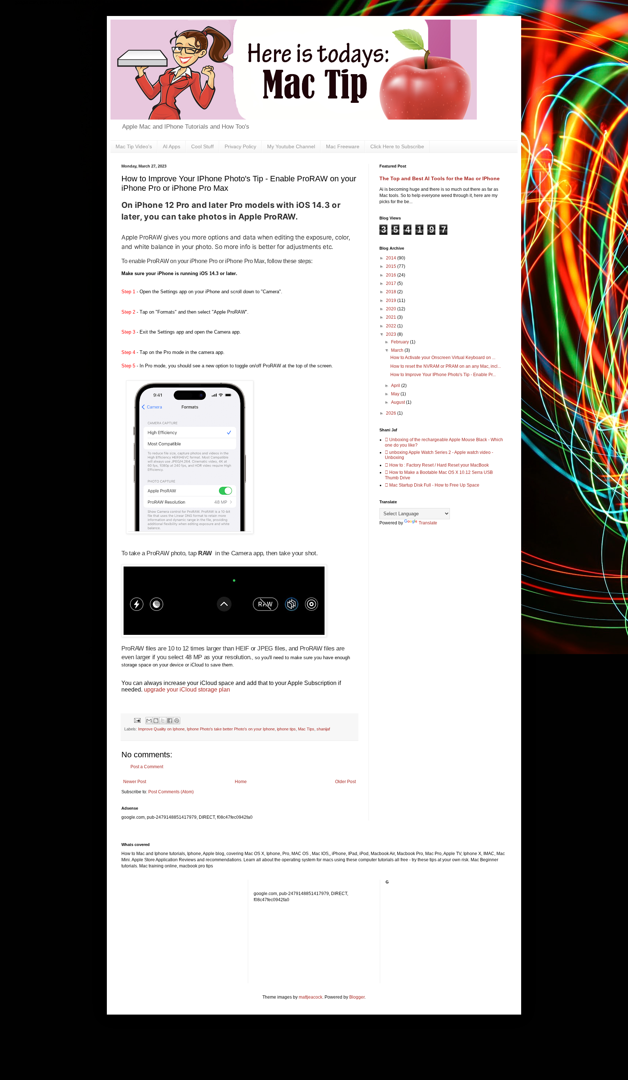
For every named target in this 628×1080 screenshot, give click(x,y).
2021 (391, 317)
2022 (391, 326)
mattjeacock (310, 997)
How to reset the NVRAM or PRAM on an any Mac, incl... (445, 366)
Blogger (357, 997)
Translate (428, 522)
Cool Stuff (202, 146)
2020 (391, 308)
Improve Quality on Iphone (161, 729)
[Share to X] (162, 720)
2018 (391, 291)
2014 (391, 258)
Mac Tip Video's (134, 146)
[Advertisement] (297, 936)
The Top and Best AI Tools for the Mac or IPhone (439, 178)
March (397, 350)
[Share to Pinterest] (176, 720)
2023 (391, 334)
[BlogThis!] (156, 720)
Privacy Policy (240, 146)
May (395, 393)
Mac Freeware (342, 146)
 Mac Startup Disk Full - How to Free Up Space (432, 485)
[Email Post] (137, 720)
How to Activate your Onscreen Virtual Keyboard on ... (442, 357)
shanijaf (323, 729)
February (400, 341)
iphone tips (286, 729)
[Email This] (149, 720)
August (398, 402)
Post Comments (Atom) (171, 791)
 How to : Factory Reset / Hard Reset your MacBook (437, 465)
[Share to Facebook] (169, 720)
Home (241, 781)
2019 (391, 300)
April (396, 385)
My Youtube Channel (291, 146)
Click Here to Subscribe (397, 146)
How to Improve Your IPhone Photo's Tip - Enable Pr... (443, 374)
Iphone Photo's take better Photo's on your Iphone (231, 729)
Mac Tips (306, 729)
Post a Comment (146, 766)
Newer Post (134, 781)
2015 (391, 266)
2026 (391, 413)
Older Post (345, 781)
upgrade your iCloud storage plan (187, 689)
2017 (391, 283)
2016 (391, 275)
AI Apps (171, 146)
